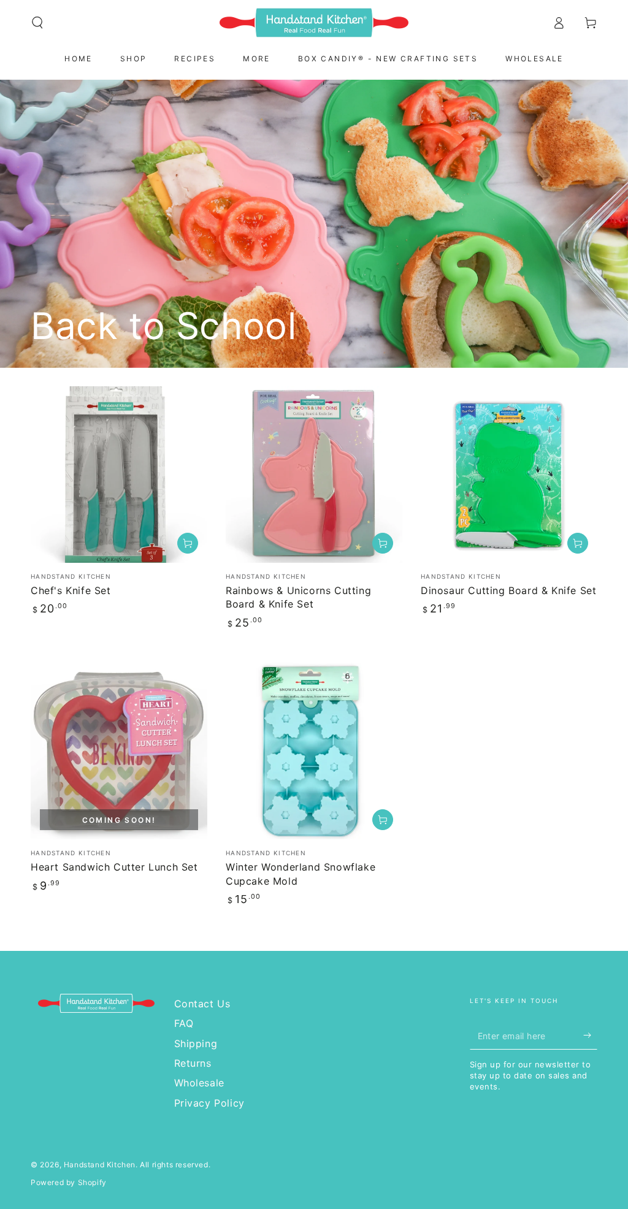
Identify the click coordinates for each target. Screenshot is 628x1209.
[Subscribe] (590, 1035)
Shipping (196, 1043)
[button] (37, 22)
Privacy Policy (209, 1103)
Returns (193, 1063)
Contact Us (202, 1003)
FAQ (184, 1023)
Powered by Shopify (69, 1182)
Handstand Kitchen (100, 1164)
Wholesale (199, 1083)
